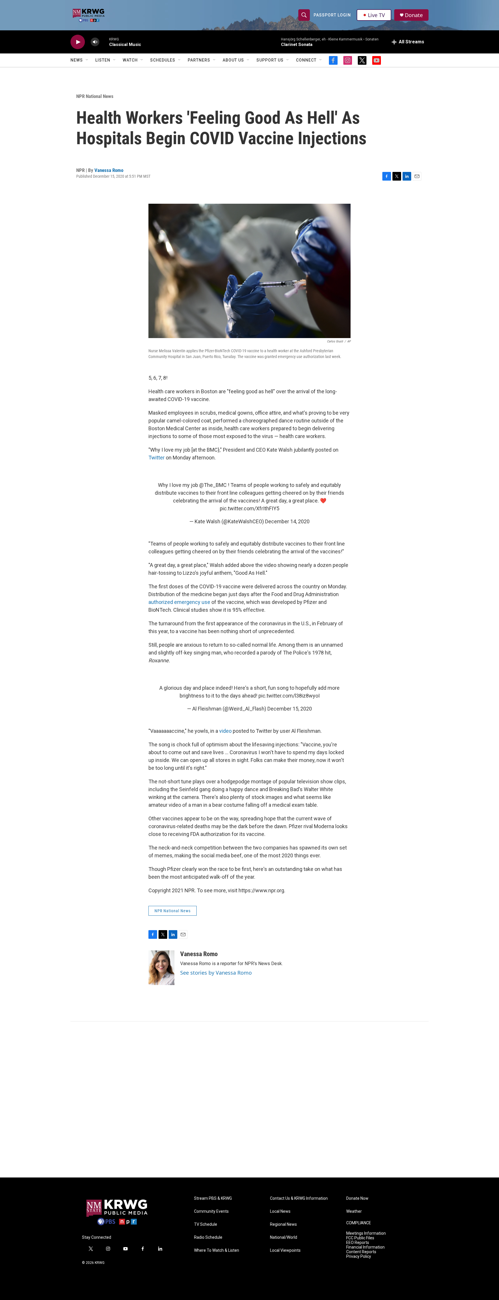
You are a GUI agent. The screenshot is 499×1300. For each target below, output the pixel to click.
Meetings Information (366, 1233)
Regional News (283, 1224)
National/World (283, 1237)
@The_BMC (213, 485)
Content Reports (361, 1252)
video (226, 731)
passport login (332, 15)
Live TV (376, 15)
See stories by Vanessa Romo (216, 972)
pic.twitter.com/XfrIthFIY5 (249, 508)
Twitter (156, 458)
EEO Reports (357, 1242)
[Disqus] (249, 1099)
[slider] (104, 42)
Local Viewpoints (285, 1250)
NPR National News (94, 96)
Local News (280, 1211)
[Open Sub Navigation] (87, 60)
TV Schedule (205, 1224)
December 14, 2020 (287, 521)
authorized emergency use (179, 602)
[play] (77, 42)
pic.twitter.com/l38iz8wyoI (289, 696)
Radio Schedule (208, 1237)
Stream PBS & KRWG (213, 1198)
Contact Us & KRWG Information (299, 1198)
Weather (354, 1211)
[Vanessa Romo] (161, 967)
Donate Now (357, 1198)
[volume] (95, 42)
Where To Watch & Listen (216, 1250)
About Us (233, 60)
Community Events (211, 1211)
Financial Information (365, 1247)
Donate (414, 15)
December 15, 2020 (289, 709)
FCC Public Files (360, 1238)
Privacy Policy (358, 1256)
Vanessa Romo (108, 170)
